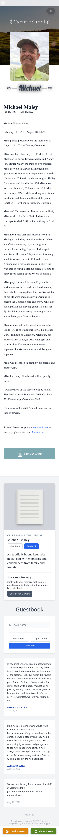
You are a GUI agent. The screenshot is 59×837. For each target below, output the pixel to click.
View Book (15, 546)
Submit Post (29, 645)
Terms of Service (38, 823)
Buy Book (31, 546)
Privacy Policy (21, 823)
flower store (37, 432)
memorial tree (40, 427)
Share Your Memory (20, 593)
